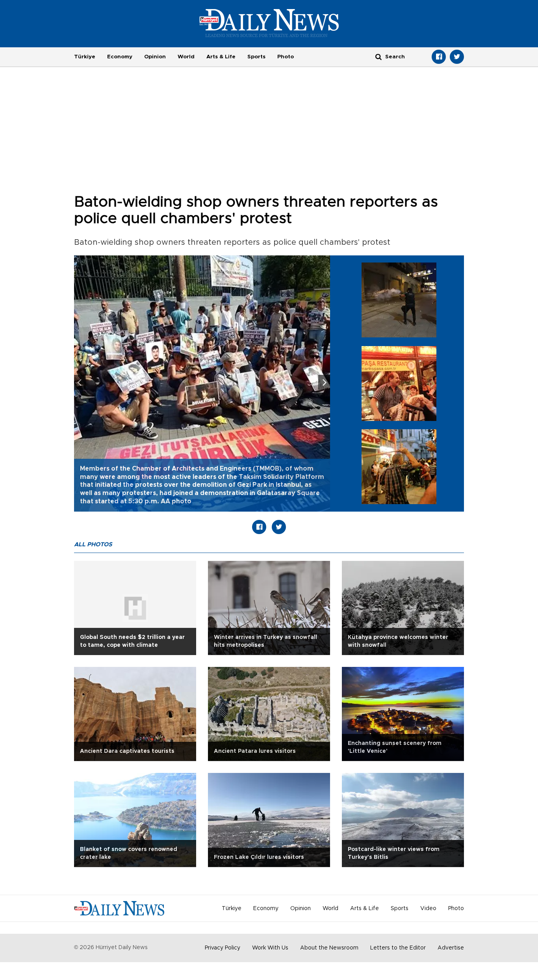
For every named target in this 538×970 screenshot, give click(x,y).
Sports (256, 57)
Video (428, 908)
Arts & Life (221, 57)
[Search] (378, 56)
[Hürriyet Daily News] (269, 23)
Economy (119, 57)
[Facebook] (439, 57)
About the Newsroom (329, 948)
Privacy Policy (222, 948)
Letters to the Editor (398, 948)
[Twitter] (457, 57)
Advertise (451, 948)
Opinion (155, 57)
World (186, 57)
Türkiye (84, 57)
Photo (285, 57)
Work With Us (270, 948)
